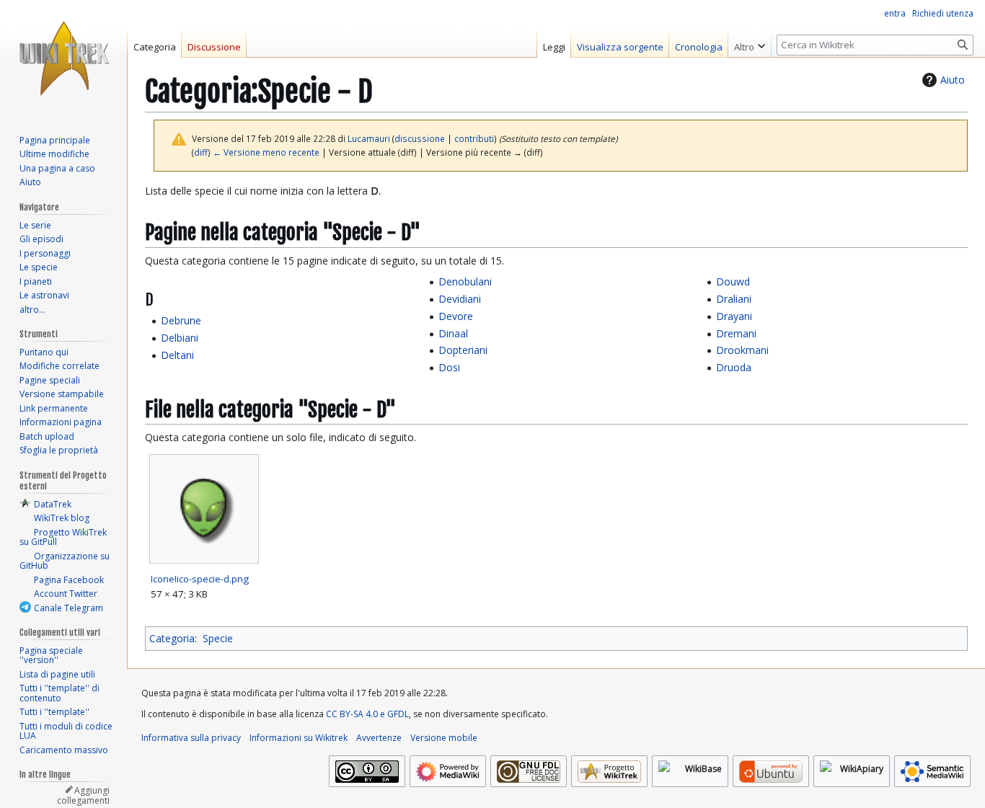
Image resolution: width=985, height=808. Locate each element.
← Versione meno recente (266, 152)
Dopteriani (462, 350)
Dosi (449, 367)
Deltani (177, 355)
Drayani (734, 316)
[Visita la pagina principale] (63, 57)
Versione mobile (443, 738)
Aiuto (952, 79)
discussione (419, 138)
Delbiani (179, 338)
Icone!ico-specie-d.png (200, 578)
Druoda (733, 367)
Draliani (733, 299)
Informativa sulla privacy (191, 738)
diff (201, 152)
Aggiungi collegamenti (83, 795)
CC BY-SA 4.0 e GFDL (367, 714)
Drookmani (742, 350)
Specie (218, 638)
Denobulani (465, 281)
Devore (455, 316)
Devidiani (459, 299)
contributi (474, 138)
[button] (749, 43)
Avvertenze (379, 738)
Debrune (181, 320)
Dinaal (453, 333)
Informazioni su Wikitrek (298, 738)
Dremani (736, 333)
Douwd (733, 281)
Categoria (172, 638)
